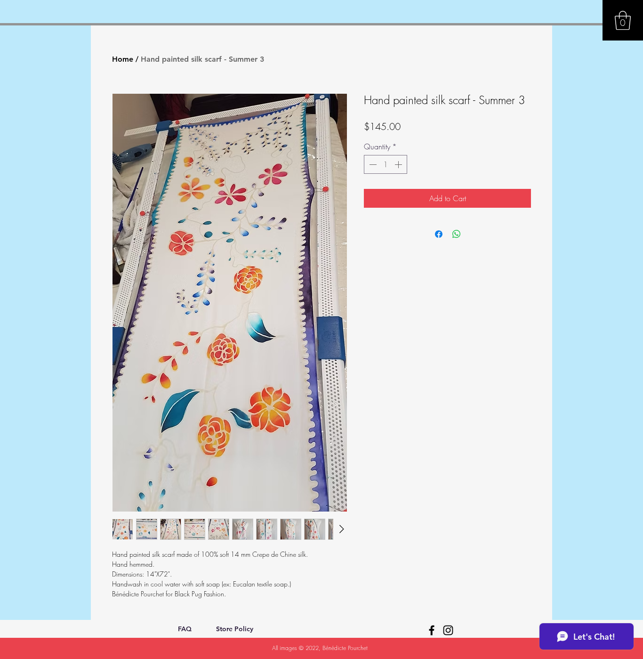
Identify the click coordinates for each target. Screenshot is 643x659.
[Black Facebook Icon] (431, 630)
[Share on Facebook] (438, 234)
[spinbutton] (385, 164)
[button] (623, 20)
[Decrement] (371, 164)
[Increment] (399, 164)
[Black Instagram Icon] (448, 630)
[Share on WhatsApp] (456, 234)
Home (122, 59)
